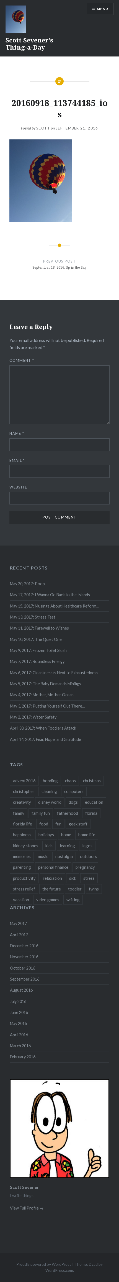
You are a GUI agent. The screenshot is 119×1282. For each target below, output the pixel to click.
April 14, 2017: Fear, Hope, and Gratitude (45, 739)
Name (16, 433)
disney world (49, 802)
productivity (24, 878)
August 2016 (21, 990)
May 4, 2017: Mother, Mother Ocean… (43, 694)
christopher (23, 791)
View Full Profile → (26, 1208)
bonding (50, 780)
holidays (46, 834)
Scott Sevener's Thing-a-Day (29, 43)
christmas (92, 780)
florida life (22, 823)
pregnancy (85, 867)
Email (17, 460)
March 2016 (20, 1045)
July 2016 (18, 1001)
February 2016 (22, 1056)
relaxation (52, 878)
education (94, 802)
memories (22, 856)
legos (87, 845)
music (43, 856)
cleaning (49, 791)
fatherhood (67, 813)
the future (51, 888)
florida (91, 813)
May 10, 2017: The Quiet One (36, 639)
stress (89, 878)
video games (47, 899)
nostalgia (64, 856)
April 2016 (19, 1034)
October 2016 (22, 968)
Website (18, 487)
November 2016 (24, 956)
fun (58, 823)
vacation (21, 899)
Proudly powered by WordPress (43, 1264)
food (43, 823)
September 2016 (24, 979)
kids (49, 845)
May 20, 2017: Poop (27, 583)
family (18, 813)
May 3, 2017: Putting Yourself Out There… (47, 706)
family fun (41, 813)
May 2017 (18, 923)
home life (86, 834)
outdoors (88, 856)
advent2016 (24, 780)
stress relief (24, 888)
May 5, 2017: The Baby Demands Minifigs (45, 683)
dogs (73, 802)
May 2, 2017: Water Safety (33, 717)
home (66, 834)
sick (72, 878)
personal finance (53, 867)
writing (73, 899)
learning (67, 845)
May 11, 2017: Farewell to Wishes (39, 628)
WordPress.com (59, 1270)
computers (74, 791)
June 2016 (19, 1012)
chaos (70, 780)
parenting (22, 867)
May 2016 (18, 1023)
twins (94, 888)
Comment (21, 360)
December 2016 (24, 945)
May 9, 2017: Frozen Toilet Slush (38, 650)
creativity (22, 802)
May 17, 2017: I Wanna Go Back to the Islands (50, 594)
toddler (75, 888)
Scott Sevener (24, 1187)
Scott (43, 128)
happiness (22, 834)
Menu (102, 9)
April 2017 (19, 934)
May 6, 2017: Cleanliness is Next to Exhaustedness (54, 672)
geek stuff (78, 823)
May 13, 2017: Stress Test (32, 617)
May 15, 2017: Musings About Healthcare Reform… (54, 606)
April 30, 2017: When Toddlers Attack (43, 728)
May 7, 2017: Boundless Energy (37, 661)
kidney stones (25, 845)
